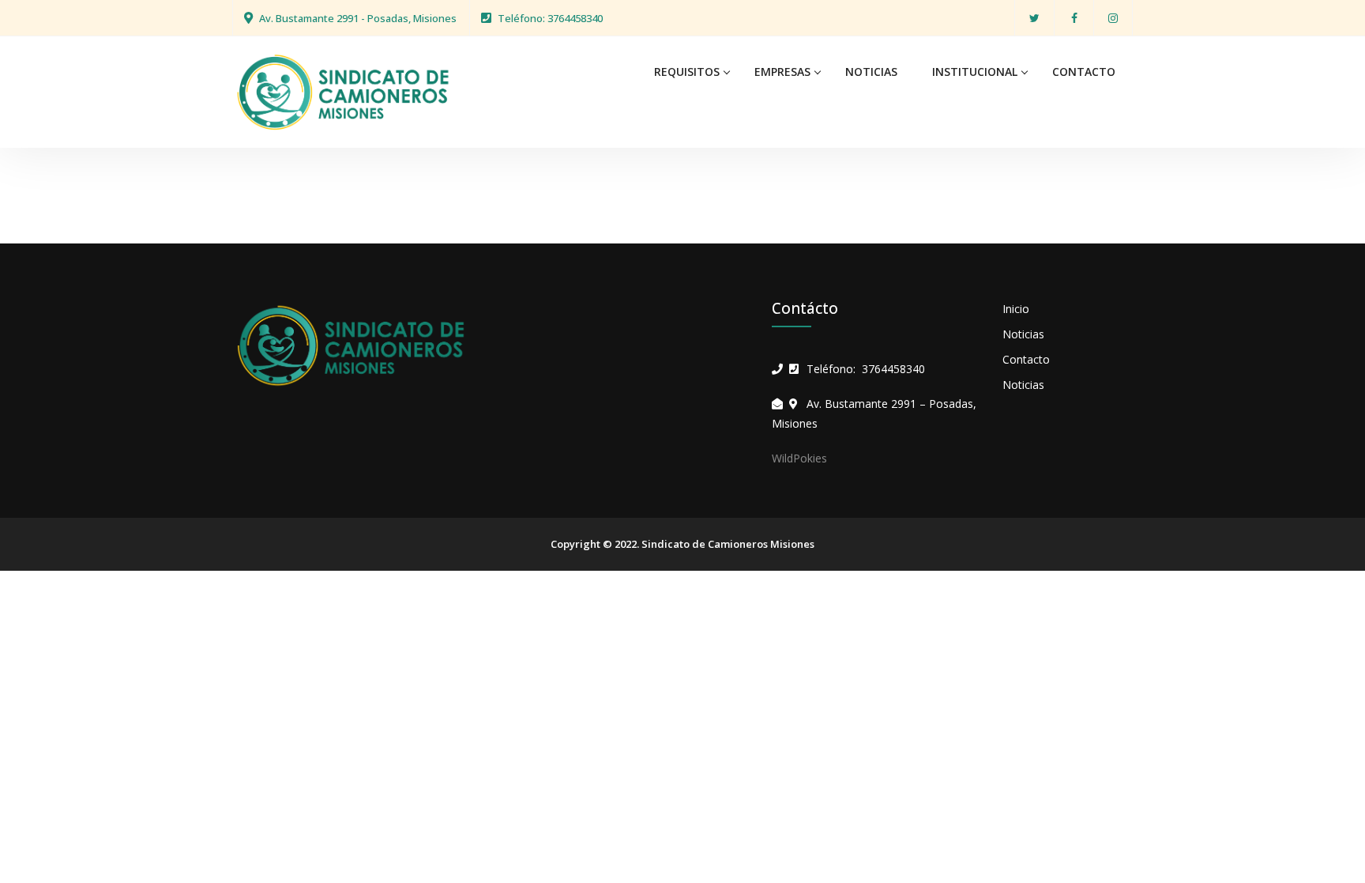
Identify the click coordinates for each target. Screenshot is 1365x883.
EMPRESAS (782, 71)
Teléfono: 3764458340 (550, 18)
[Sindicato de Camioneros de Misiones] (342, 90)
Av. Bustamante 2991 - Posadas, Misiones (358, 18)
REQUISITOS (687, 71)
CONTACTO (1083, 71)
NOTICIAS (871, 71)
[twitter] (1034, 18)
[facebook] (1074, 18)
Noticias (1023, 334)
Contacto (1026, 359)
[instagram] (1113, 18)
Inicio (1015, 308)
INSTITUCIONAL (974, 71)
